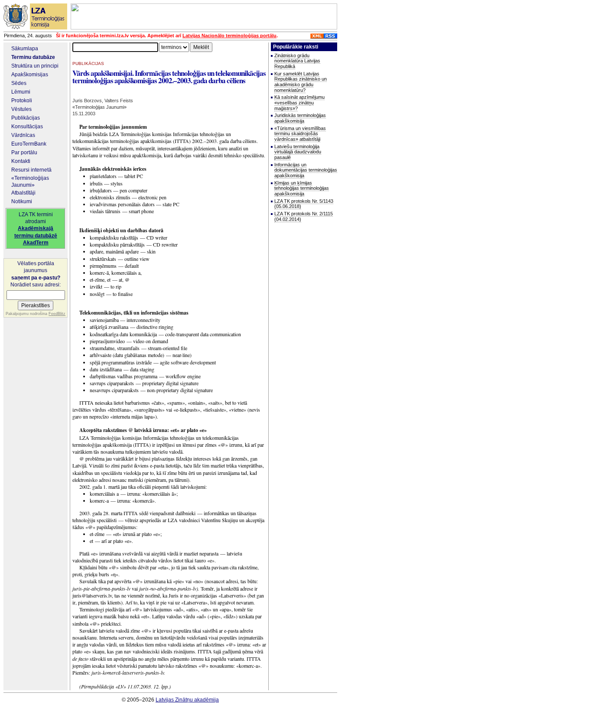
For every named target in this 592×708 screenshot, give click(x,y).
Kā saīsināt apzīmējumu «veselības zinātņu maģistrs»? (299, 102)
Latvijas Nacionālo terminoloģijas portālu (229, 35)
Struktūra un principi (35, 66)
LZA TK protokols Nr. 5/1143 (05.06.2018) (303, 203)
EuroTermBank (28, 144)
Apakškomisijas (29, 74)
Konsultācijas (27, 126)
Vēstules (21, 109)
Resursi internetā (31, 170)
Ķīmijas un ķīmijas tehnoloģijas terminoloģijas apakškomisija (301, 188)
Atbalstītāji (23, 193)
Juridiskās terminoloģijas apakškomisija (300, 118)
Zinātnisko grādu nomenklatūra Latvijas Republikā (297, 61)
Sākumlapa (24, 48)
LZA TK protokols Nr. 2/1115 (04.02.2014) (303, 216)
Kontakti (20, 161)
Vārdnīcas (23, 135)
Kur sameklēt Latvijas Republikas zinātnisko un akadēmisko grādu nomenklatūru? (300, 82)
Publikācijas (25, 118)
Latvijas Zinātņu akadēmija (187, 700)
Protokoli (21, 100)
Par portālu (24, 152)
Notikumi (21, 201)
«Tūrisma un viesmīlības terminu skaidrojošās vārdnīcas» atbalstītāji (300, 134)
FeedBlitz (57, 314)
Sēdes (18, 83)
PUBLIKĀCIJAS (88, 63)
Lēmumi (20, 92)
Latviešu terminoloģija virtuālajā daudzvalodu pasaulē (297, 152)
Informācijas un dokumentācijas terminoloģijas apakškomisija (305, 170)
